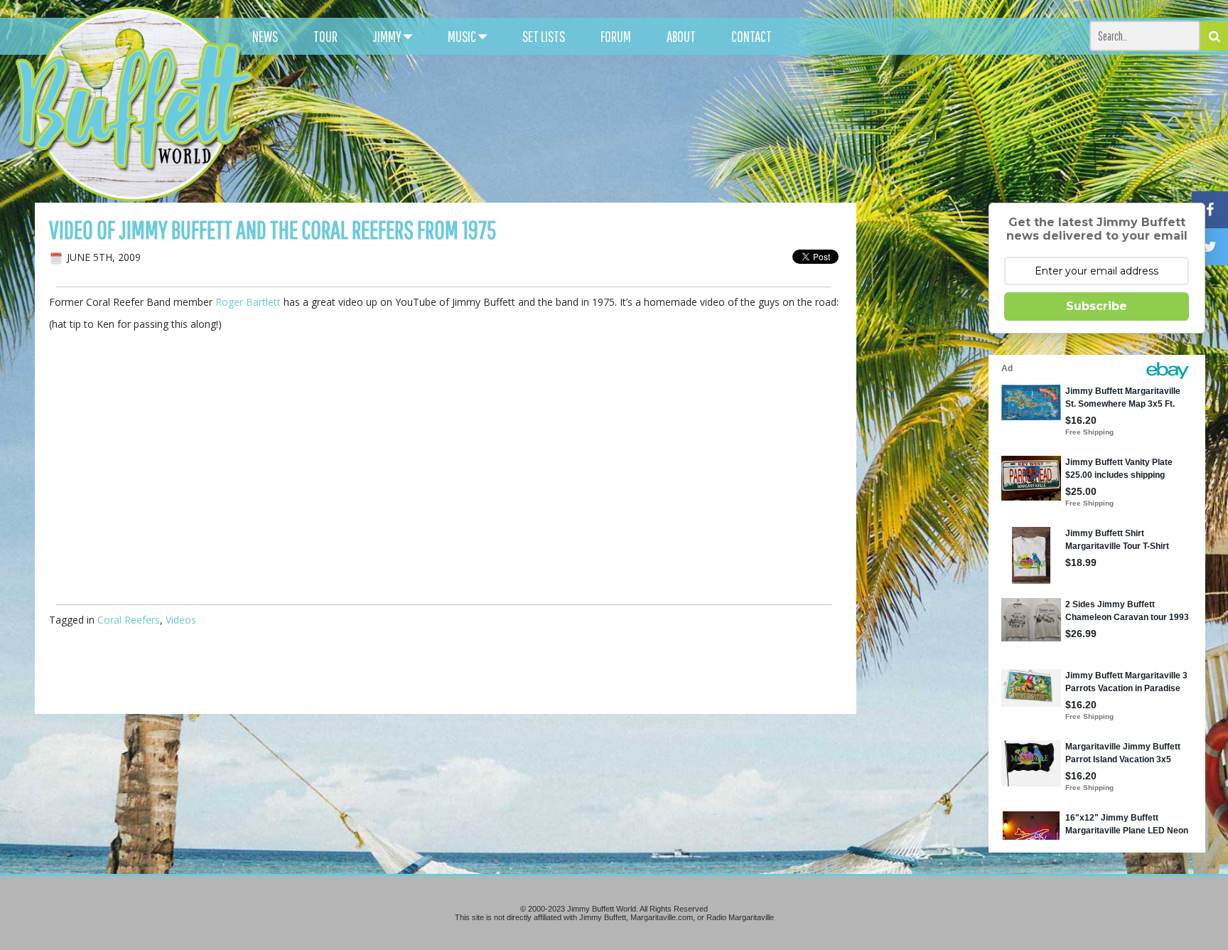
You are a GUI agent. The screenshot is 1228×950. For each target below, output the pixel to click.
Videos (181, 619)
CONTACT (751, 36)
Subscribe (1096, 306)
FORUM (615, 36)
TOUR (325, 36)
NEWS (265, 36)
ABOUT (681, 36)
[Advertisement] (762, 128)
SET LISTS (543, 36)
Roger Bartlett (248, 302)
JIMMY (388, 36)
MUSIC (463, 36)
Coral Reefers (128, 619)
